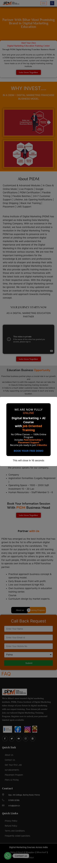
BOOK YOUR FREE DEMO (28, 450)
